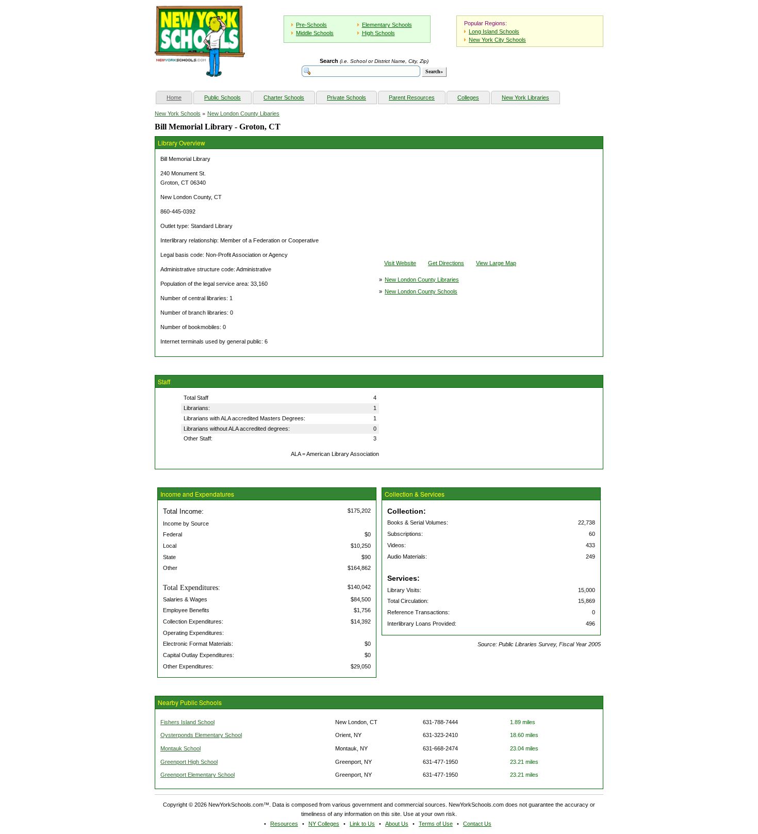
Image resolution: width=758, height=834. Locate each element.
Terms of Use (436, 824)
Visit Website (400, 263)
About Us (396, 824)
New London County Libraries (422, 279)
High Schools (378, 33)
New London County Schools (421, 291)
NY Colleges (323, 824)
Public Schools (222, 97)
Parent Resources (412, 97)
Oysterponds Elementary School (201, 735)
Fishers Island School (187, 722)
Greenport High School (189, 762)
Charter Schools (283, 97)
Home (179, 97)
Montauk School (180, 748)
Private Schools (346, 97)
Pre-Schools (311, 25)
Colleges (468, 97)
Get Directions (446, 263)
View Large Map (496, 263)
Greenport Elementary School (197, 775)
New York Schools (178, 113)
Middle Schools (315, 33)
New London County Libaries (243, 113)
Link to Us (362, 824)
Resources (284, 824)
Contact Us (477, 824)
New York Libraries (525, 97)
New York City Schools (497, 40)
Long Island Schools (494, 31)
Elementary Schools (387, 25)
